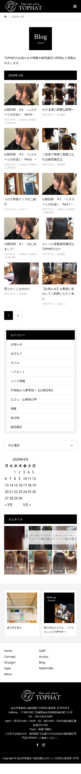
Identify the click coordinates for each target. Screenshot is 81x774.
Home (8, 651)
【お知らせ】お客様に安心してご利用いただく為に (58, 294)
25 (29, 491)
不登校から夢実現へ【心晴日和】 (32, 390)
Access (43, 657)
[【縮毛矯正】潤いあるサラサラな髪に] (65, 538)
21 (11, 491)
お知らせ (23, 209)
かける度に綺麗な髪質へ (58, 109)
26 (34, 491)
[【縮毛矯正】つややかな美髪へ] (41, 563)
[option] (22, 613)
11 (29, 478)
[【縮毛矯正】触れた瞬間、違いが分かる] (41, 538)
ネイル (15, 363)
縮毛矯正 (61, 114)
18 (29, 485)
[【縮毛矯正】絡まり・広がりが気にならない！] (65, 563)
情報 (13, 408)
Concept (10, 657)
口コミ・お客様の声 (24, 399)
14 (11, 485)
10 (25, 478)
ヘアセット (18, 372)
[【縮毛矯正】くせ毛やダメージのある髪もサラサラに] (16, 563)
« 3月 (8, 504)
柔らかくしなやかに (17, 289)
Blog (42, 662)
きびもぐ (16, 353)
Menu (8, 674)
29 (16, 498)
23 (20, 491)
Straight (9, 662)
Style (7, 668)
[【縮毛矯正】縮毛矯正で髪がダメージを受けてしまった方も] (16, 538)
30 (20, 498)
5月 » (27, 504)
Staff (42, 651)
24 (25, 491)
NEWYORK (46, 668)
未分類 (15, 418)
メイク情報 (18, 381)
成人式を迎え (14, 627)
